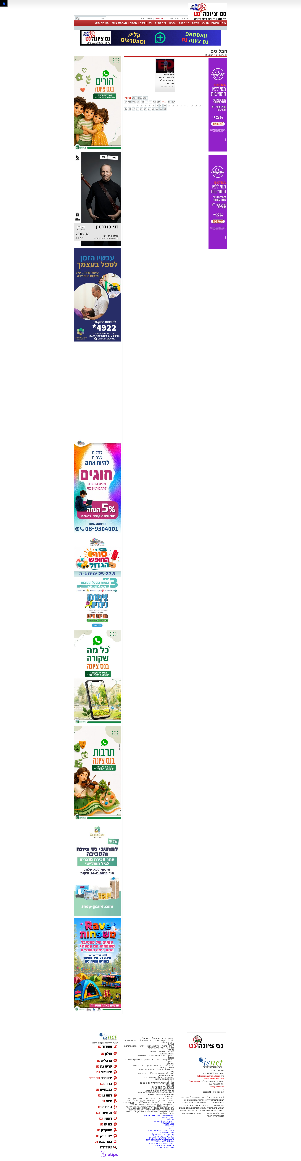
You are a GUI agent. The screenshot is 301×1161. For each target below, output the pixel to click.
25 (141, 109)
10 (161, 106)
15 (181, 106)
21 (126, 109)
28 (153, 109)
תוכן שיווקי (170, 1069)
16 (184, 106)
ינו (126, 102)
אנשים (172, 23)
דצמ (173, 102)
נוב (169, 102)
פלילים (171, 1040)
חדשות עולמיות (166, 1042)
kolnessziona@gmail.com (208, 1076)
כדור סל (162, 1052)
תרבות (133, 23)
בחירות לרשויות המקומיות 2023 (159, 1091)
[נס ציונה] (207, 20)
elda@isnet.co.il (217, 1087)
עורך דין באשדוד (167, 1123)
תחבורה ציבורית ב (136, 1110)
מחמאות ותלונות (166, 1075)
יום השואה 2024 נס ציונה (164, 1145)
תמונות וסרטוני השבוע (157, 1056)
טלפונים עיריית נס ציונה (163, 1087)
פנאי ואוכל (170, 1085)
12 (169, 106)
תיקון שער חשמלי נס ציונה (164, 1121)
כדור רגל (170, 1052)
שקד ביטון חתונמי (167, 1132)
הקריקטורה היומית (153, 1110)
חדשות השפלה (145, 1040)
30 (161, 109)
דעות (142, 23)
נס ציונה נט (221, 55)
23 (133, 109)
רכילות (171, 1056)
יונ (147, 102)
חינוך (172, 1046)
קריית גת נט (169, 1125)
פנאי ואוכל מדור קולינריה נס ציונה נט (157, 1083)
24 (137, 109)
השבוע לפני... (169, 1065)
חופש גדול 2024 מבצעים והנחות (139, 1108)
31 (165, 109)
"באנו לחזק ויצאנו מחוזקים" (163, 1136)
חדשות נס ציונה (147, 1100)
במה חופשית (143, 1073)
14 (177, 106)
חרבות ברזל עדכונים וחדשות (161, 1095)
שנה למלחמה (168, 1110)
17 (188, 106)
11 (165, 106)
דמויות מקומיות (168, 1059)
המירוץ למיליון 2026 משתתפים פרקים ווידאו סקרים (154, 1112)
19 (196, 106)
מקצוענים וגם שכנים (147, 1069)
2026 (145, 98)
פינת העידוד (169, 1097)
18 (192, 106)
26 (145, 109)
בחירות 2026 (102, 23)
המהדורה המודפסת (166, 1098)
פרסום (171, 1129)
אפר (138, 102)
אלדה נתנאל (195, 1081)
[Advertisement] (97, 390)
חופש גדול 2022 (143, 1102)
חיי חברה (184, 23)
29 (157, 109)
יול (150, 102)
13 (173, 106)
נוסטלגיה (170, 1063)
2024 (134, 98)
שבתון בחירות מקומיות (165, 1147)
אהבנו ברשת (150, 1098)
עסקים (160, 1069)
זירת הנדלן (160, 1100)
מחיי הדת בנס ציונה (156, 1048)
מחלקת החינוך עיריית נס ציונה (162, 1089)
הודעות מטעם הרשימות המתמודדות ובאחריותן (156, 1093)
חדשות (215, 23)
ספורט (205, 23)
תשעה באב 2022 (137, 1104)
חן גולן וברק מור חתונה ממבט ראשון (160, 1140)
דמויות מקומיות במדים (133, 1059)
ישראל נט (170, 1119)
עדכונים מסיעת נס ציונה (164, 1108)
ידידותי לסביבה (167, 1054)
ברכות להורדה (158, 1102)
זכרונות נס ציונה (154, 1065)
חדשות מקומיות (160, 1040)
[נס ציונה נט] (206, 1051)
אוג (154, 102)
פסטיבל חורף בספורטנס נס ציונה (161, 1130)
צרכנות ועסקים (167, 1067)
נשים (141, 1098)
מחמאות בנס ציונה (166, 1077)
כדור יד (153, 1052)
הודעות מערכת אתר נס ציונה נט (159, 1104)
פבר (129, 102)
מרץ (134, 102)
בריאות (164, 1046)
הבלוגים (209, 55)
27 (149, 109)
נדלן (150, 23)
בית (224, 23)
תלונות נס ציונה (150, 1077)
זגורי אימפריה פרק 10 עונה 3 (163, 1134)
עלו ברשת (142, 1056)
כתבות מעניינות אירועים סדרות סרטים (140, 1106)
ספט (159, 102)
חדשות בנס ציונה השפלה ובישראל (158, 1038)
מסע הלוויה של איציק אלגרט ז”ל (161, 1138)
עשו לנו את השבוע (152, 1059)
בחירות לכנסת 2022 (166, 1106)
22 (130, 109)
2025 (140, 98)
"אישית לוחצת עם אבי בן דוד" (162, 1073)
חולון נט (171, 1127)
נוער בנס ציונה (119, 23)
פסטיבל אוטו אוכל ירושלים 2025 (161, 1144)
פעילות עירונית (153, 1046)
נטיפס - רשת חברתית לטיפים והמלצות (159, 1115)
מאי (142, 102)
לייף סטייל (160, 23)
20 (200, 106)
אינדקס (171, 1081)
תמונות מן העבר (139, 1065)
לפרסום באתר (146, 18)
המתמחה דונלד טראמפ (165, 1142)
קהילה (195, 23)
